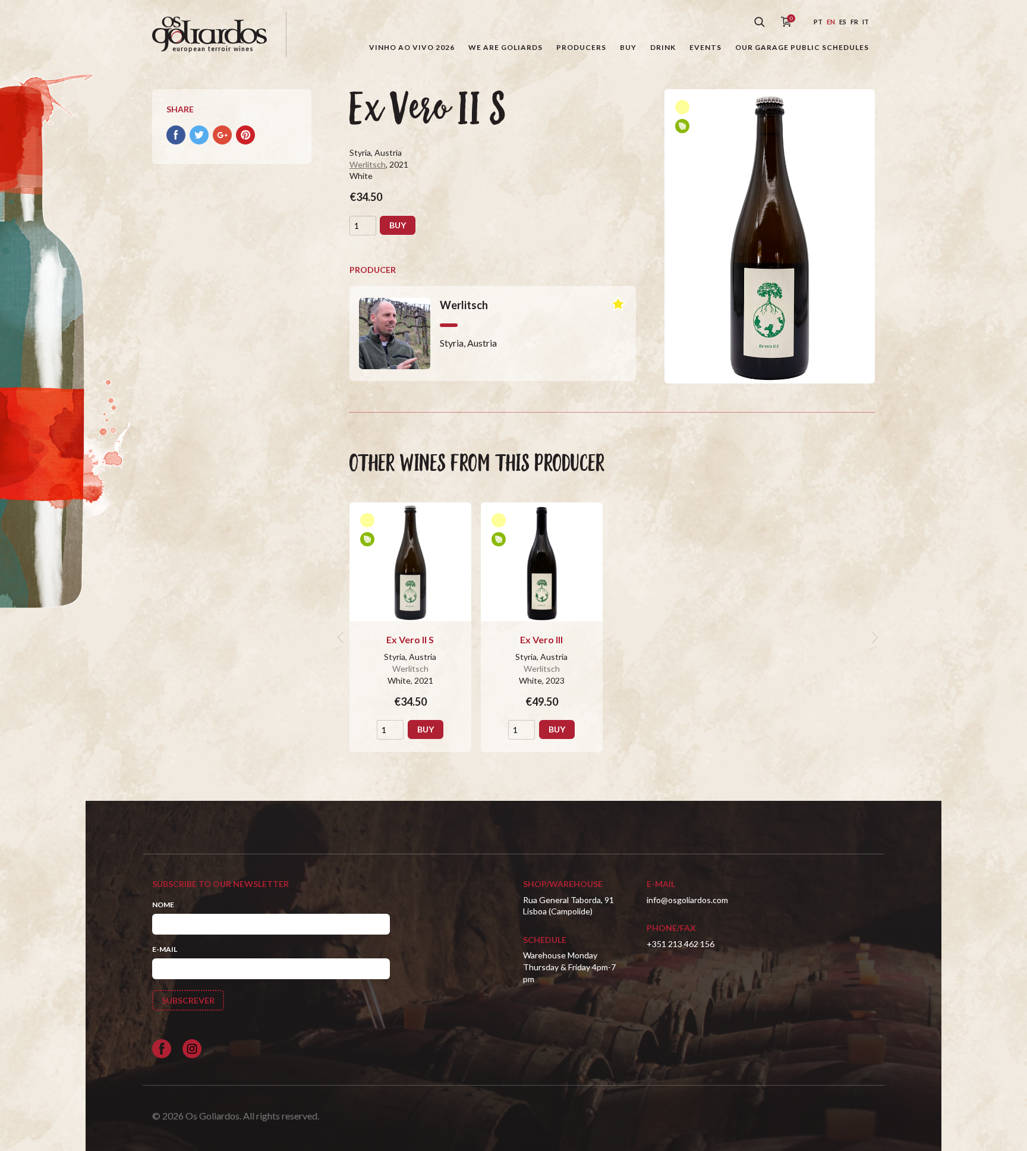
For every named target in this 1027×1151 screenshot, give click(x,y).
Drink (663, 47)
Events (705, 47)
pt (818, 22)
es (842, 22)
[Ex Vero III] (542, 561)
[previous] (342, 637)
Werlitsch (367, 164)
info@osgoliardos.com (687, 900)
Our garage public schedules (802, 47)
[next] (873, 637)
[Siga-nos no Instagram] (191, 1048)
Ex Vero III (541, 639)
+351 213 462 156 (680, 944)
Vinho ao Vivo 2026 (412, 47)
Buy (628, 47)
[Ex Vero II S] (410, 561)
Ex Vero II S (410, 639)
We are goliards (505, 47)
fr (854, 22)
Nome (163, 904)
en (831, 22)
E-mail (164, 949)
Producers (581, 47)
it (865, 22)
